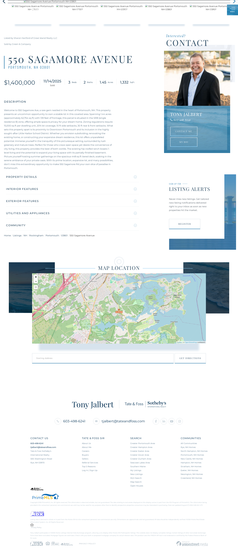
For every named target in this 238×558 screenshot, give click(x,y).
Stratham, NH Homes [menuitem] (191, 466)
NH (25, 235)
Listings (17, 235)
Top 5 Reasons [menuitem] (89, 466)
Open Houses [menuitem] (136, 486)
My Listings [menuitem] (135, 470)
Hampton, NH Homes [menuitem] (191, 462)
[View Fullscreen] (36, 287)
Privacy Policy (36, 527)
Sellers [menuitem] (112, 10)
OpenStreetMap (191, 342)
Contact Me (183, 131)
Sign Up (219, 10)
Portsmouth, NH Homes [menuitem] (192, 455)
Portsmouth (52, 235)
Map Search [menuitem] (136, 482)
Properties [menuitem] (83, 10)
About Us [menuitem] (86, 443)
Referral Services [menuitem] (90, 462)
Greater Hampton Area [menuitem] (141, 447)
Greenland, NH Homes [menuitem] (191, 478)
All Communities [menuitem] (189, 443)
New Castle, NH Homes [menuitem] (192, 459)
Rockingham (36, 235)
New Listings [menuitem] (136, 474)
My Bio (183, 141)
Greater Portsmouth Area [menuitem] (142, 443)
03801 (64, 235)
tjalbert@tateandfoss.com (123, 421)
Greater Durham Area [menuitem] (140, 459)
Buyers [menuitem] (99, 10)
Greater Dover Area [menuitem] (139, 455)
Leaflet (179, 342)
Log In (211, 10)
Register (184, 223)
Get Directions (190, 358)
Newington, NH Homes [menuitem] (192, 474)
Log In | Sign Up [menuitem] (89, 470)
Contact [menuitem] (156, 10)
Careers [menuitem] (85, 451)
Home (7, 235)
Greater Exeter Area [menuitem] (139, 451)
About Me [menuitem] (128, 10)
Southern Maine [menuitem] (138, 466)
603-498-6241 (182, 119)
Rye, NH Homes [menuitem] (188, 447)
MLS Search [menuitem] (136, 478)
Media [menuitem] (142, 10)
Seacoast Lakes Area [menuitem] (140, 462)
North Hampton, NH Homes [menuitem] (194, 451)
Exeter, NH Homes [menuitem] (189, 470)
